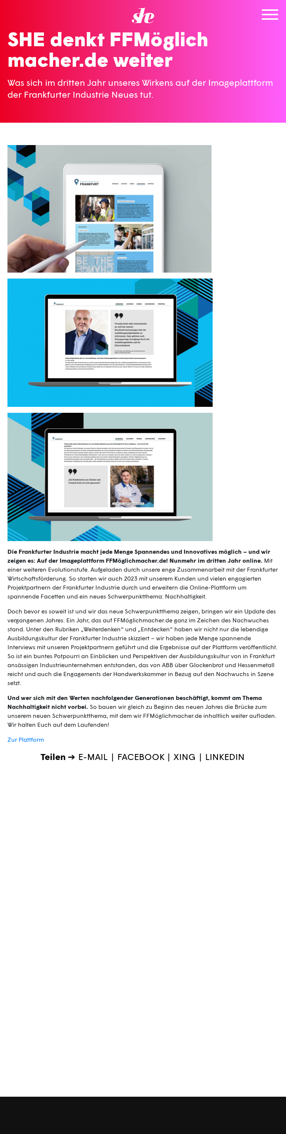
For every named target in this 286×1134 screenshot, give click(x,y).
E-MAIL (93, 756)
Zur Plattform (25, 739)
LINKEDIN (225, 756)
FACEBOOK (141, 756)
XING (185, 756)
